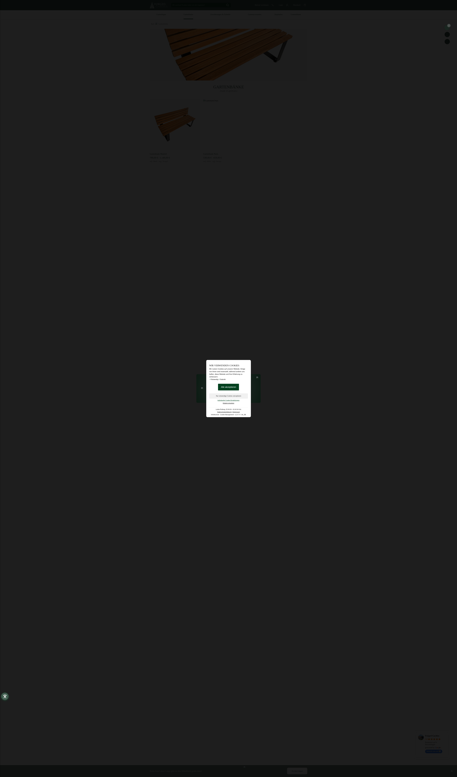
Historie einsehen (228, 403)
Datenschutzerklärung (224, 412)
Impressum (236, 412)
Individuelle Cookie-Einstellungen (228, 400)
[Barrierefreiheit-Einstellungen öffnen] (5, 696)
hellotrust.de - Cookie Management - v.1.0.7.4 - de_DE (228, 414)
